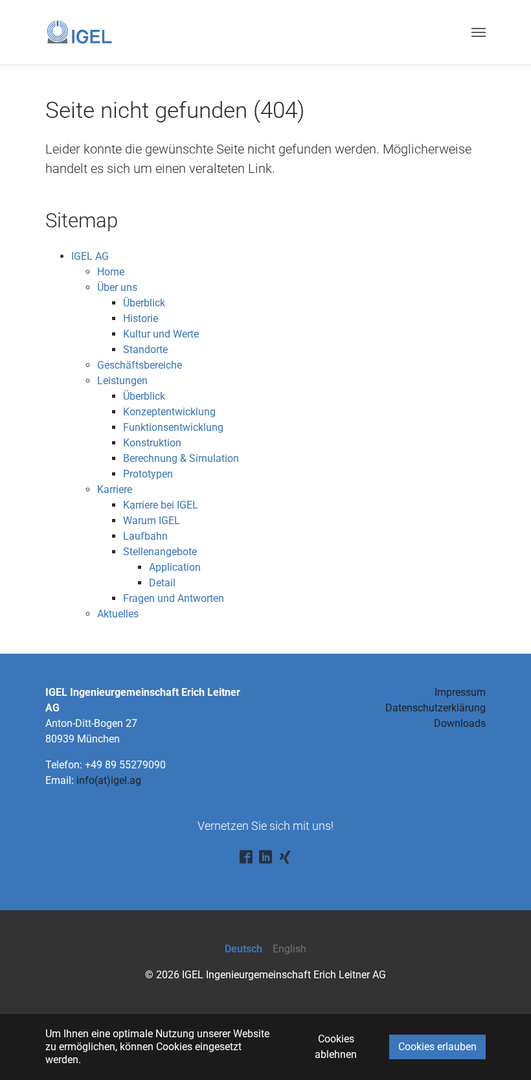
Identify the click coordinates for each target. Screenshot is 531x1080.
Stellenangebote (160, 552)
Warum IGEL (151, 520)
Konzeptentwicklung (169, 412)
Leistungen (122, 380)
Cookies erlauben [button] (437, 1046)
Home (110, 272)
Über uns (117, 287)
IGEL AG (90, 256)
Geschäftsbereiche (139, 365)
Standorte (145, 349)
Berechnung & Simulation (181, 458)
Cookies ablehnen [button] (336, 1047)
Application (175, 567)
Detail (162, 583)
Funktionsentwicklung (173, 427)
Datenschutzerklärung (435, 708)
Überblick (144, 303)
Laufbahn (145, 536)
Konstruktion (152, 443)
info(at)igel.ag (108, 780)
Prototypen (148, 474)
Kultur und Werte (161, 334)
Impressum (460, 692)
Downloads (460, 723)
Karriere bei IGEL (160, 505)
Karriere (114, 489)
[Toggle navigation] (479, 32)
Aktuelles (118, 614)
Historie (140, 318)
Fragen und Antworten (173, 598)
